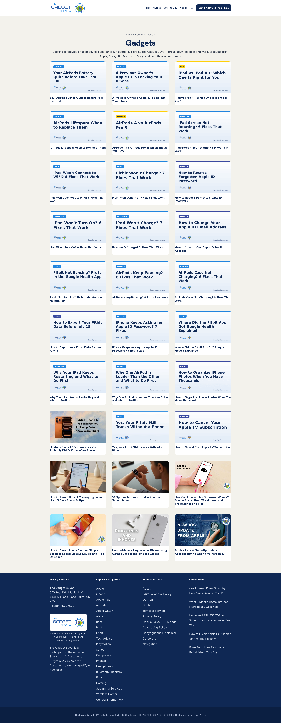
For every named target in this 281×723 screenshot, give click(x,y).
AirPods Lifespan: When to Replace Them (78, 147)
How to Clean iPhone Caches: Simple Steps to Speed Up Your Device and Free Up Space (77, 554)
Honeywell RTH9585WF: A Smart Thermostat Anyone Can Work (209, 620)
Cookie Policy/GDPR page (160, 622)
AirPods (101, 605)
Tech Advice (104, 638)
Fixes (147, 7)
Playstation (103, 644)
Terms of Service (154, 610)
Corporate (149, 638)
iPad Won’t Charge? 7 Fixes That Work (137, 247)
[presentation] (78, 77)
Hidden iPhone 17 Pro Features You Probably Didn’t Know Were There (73, 448)
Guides (157, 7)
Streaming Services (109, 688)
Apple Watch (104, 610)
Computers (103, 655)
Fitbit (99, 633)
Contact (148, 605)
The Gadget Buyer (84, 715)
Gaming (101, 683)
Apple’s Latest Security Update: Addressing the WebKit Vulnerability (200, 552)
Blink (99, 627)
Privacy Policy (152, 616)
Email (99, 677)
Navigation (150, 644)
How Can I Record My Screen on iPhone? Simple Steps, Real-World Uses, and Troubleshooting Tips (202, 500)
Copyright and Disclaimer (159, 633)
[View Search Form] (192, 8)
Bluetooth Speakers (109, 672)
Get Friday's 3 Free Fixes (214, 8)
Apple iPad (103, 599)
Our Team (149, 599)
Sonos (100, 649)
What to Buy (170, 7)
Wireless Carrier (106, 694)
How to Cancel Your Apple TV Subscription (203, 447)
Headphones (104, 666)
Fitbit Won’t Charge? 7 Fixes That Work (138, 197)
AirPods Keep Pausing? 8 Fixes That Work (140, 297)
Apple (100, 588)
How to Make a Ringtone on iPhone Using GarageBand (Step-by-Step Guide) (139, 552)
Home (129, 34)
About (183, 7)
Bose (99, 622)
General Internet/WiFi (110, 699)
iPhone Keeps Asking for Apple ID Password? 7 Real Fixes (134, 349)
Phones (101, 660)
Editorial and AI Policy (157, 594)
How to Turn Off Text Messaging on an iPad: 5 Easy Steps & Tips (76, 498)
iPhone (100, 594)
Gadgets (140, 34)
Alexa (99, 616)
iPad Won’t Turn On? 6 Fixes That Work (75, 247)
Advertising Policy (155, 627)
